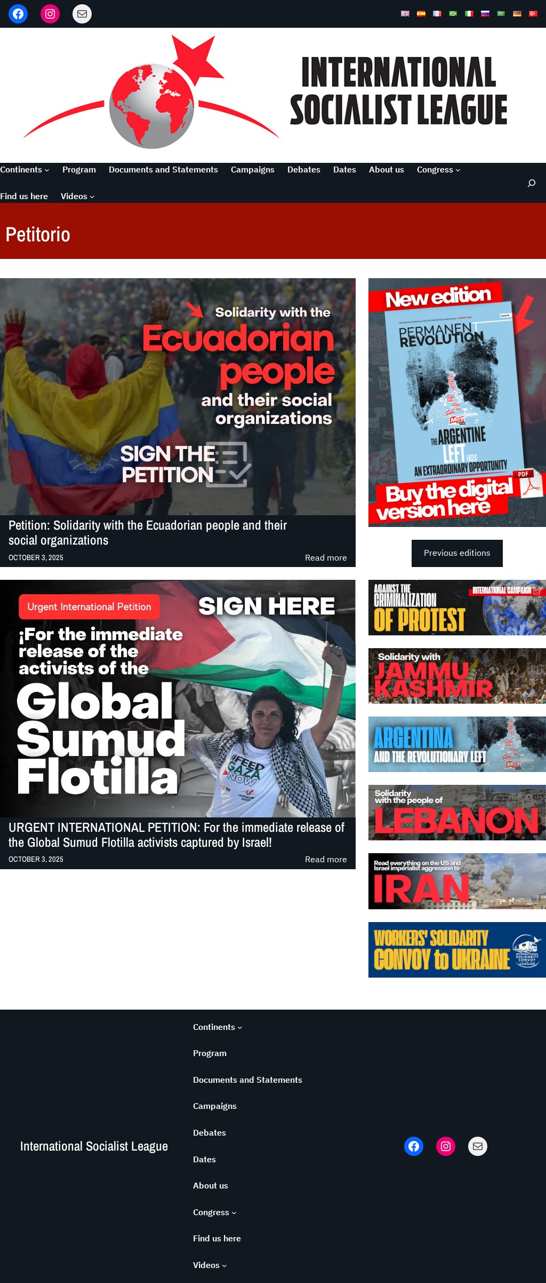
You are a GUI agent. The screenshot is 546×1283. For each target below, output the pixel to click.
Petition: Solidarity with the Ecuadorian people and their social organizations (148, 533)
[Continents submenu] (47, 169)
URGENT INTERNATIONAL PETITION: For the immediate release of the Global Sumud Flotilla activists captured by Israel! (176, 835)
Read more (326, 558)
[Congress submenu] (458, 169)
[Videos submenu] (92, 196)
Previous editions (457, 552)
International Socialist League (94, 1146)
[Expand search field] (529, 183)
